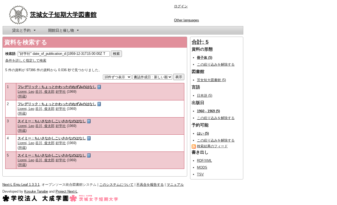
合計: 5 (200, 42)
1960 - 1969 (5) (208, 111)
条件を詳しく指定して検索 (25, 60)
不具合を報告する (150, 185)
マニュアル (175, 185)
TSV (200, 174)
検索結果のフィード (212, 146)
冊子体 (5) (204, 58)
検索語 (10, 54)
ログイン (181, 6)
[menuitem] (23, 30)
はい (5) (203, 133)
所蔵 (22, 96)
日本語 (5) (204, 95)
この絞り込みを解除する (216, 64)
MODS (202, 167)
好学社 (61, 92)
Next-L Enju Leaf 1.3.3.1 (20, 185)
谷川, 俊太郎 (44, 92)
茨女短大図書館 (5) (211, 80)
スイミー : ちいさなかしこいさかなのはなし (52, 121)
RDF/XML (204, 161)
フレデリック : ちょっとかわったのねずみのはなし (57, 87)
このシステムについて (116, 185)
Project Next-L (66, 191)
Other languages (186, 20)
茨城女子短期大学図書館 (63, 14)
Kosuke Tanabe (36, 191)
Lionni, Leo (26, 92)
